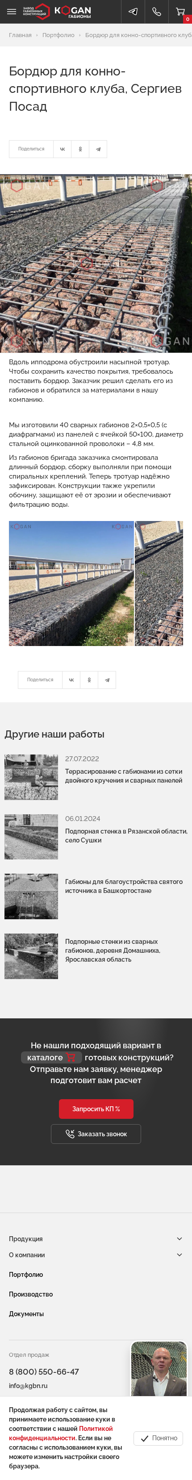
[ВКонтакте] (62, 149)
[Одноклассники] (80, 149)
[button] (96, 1109)
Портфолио (26, 1274)
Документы (26, 1313)
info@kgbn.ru (28, 1385)
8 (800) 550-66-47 (44, 1371)
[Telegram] (98, 149)
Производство (31, 1294)
